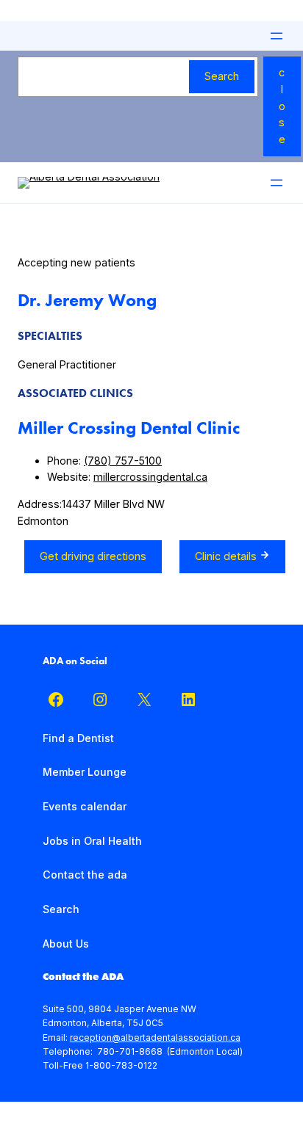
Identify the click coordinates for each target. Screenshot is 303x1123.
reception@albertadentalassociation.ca (155, 1037)
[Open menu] (276, 36)
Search (221, 76)
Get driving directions (93, 556)
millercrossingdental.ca (150, 476)
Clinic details (227, 556)
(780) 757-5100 (123, 460)
